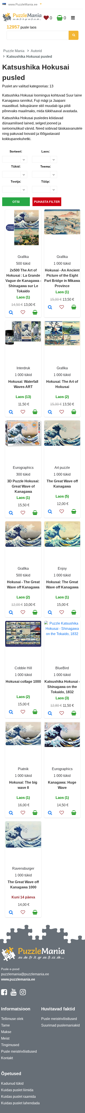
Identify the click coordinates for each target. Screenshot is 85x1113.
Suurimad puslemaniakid (60, 1025)
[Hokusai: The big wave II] (11, 813)
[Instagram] (23, 994)
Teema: (45, 166)
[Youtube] (13, 994)
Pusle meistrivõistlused (19, 1051)
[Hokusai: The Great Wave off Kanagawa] (50, 613)
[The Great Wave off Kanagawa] (50, 512)
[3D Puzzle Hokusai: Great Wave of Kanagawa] (11, 513)
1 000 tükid (62, 263)
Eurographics (23, 467)
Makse (6, 1032)
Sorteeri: (16, 151)
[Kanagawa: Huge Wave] (50, 813)
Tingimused (10, 1045)
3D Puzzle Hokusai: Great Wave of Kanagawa (23, 486)
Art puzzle (62, 467)
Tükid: (16, 166)
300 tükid (23, 474)
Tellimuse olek (12, 1019)
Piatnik (23, 769)
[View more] (23, 244)
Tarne (5, 1025)
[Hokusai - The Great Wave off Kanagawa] (11, 613)
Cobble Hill (23, 668)
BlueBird (62, 668)
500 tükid (23, 263)
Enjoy (62, 568)
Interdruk (23, 368)
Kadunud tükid (12, 1083)
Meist (5, 1038)
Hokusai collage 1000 (23, 681)
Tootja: (16, 181)
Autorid (36, 51)
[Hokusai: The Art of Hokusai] (50, 412)
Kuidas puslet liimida (17, 1090)
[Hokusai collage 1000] (11, 712)
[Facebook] (4, 994)
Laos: (45, 151)
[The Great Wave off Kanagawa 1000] (11, 913)
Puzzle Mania (13, 51)
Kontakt (7, 1058)
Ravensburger (23, 868)
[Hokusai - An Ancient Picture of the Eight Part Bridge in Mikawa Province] (50, 307)
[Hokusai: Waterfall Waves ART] (11, 412)
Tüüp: (45, 181)
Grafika (23, 257)
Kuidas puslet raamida (18, 1096)
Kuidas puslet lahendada (20, 1103)
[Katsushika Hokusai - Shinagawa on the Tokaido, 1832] (50, 714)
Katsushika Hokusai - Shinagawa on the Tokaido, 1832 (62, 687)
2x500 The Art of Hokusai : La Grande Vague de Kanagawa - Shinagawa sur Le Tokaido (23, 280)
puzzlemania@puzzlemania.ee (25, 974)
